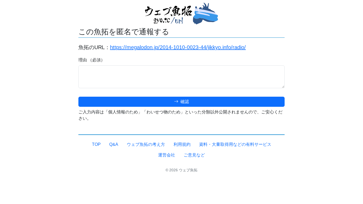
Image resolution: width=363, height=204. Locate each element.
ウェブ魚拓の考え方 (146, 144)
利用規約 (182, 144)
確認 (184, 101)
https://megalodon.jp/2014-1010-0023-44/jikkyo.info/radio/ (178, 47)
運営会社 (166, 155)
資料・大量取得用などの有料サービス (235, 144)
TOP (96, 144)
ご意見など (194, 155)
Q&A (113, 144)
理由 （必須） (91, 60)
